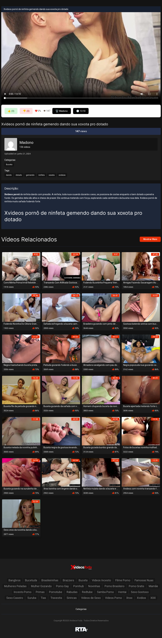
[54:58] (21, 472)
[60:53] (61, 348)
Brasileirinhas (49, 580)
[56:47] (101, 307)
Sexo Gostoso (140, 592)
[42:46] (21, 307)
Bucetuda (31, 580)
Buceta (9, 164)
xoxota (52, 175)
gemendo (30, 175)
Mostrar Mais (150, 239)
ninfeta (41, 175)
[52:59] (21, 513)
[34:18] (141, 348)
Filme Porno (122, 580)
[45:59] (61, 430)
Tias (43, 597)
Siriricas (72, 597)
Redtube (87, 592)
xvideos (62, 175)
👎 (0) (26, 111)
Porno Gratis (136, 586)
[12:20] (141, 472)
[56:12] (61, 307)
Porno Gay (62, 586)
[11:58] (21, 430)
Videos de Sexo (91, 597)
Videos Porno (113, 597)
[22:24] (61, 266)
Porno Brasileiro (114, 586)
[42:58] (101, 430)
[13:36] (61, 389)
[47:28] (141, 266)
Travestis (56, 597)
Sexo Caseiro (14, 597)
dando (9, 175)
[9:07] (101, 266)
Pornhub (78, 586)
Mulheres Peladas (15, 586)
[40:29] (141, 389)
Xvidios (141, 597)
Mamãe (153, 586)
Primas (40, 592)
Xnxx (129, 597)
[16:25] (21, 389)
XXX (153, 597)
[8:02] (21, 266)
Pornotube (55, 592)
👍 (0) (11, 111)
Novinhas (94, 586)
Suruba (31, 597)
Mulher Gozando (41, 586)
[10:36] (141, 430)
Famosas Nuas (144, 580)
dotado (19, 175)
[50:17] (101, 348)
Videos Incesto (101, 580)
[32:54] (61, 472)
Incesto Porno (22, 592)
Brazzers (68, 580)
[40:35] (101, 389)
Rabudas (72, 592)
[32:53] (141, 307)
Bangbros (15, 580)
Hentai (122, 592)
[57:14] (101, 472)
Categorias (81, 609)
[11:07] (21, 348)
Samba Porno (105, 592)
